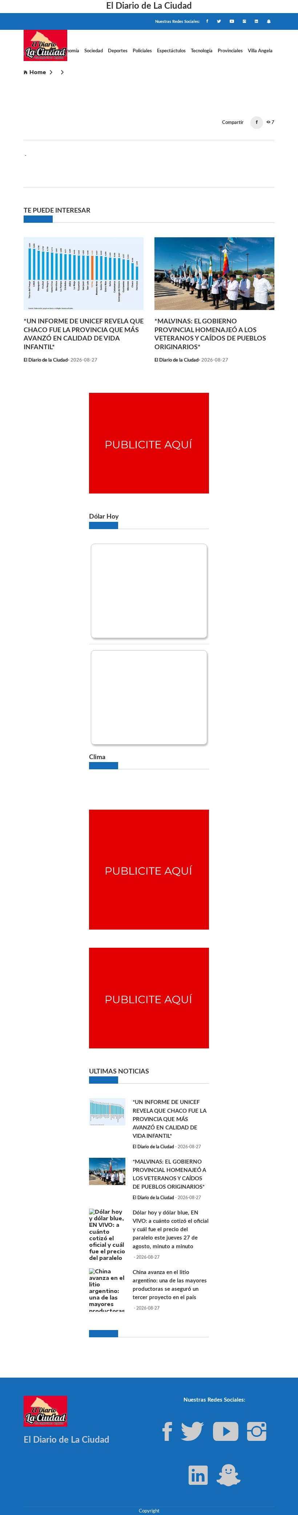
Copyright (149, 1511)
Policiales (142, 51)
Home (37, 72)
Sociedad (93, 51)
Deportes (118, 51)
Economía (69, 51)
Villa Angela (260, 51)
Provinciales (230, 51)
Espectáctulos (171, 51)
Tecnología (202, 51)
